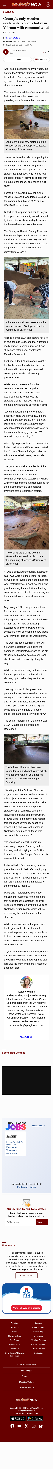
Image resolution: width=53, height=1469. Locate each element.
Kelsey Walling (13, 38)
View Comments (27, 1275)
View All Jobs (37, 1126)
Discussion (14, 1327)
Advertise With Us (26, 1388)
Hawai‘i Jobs (14, 1344)
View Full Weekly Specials (26, 1308)
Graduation (38, 1353)
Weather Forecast (38, 1340)
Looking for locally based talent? (26, 1185)
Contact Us (26, 1376)
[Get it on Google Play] (35, 1418)
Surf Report (15, 1340)
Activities (14, 1323)
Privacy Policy (19, 1413)
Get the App (26, 1370)
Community (8, 12)
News (14, 1331)
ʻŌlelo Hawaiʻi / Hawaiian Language (14, 1354)
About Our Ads (33, 1413)
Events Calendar (38, 1344)
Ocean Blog (38, 1331)
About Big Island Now (26, 1365)
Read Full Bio (26, 1037)
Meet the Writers (26, 1382)
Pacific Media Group (34, 1408)
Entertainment (38, 1327)
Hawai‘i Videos (14, 1336)
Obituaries (38, 1336)
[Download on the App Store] (18, 1418)
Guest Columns (38, 1349)
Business (38, 1323)
